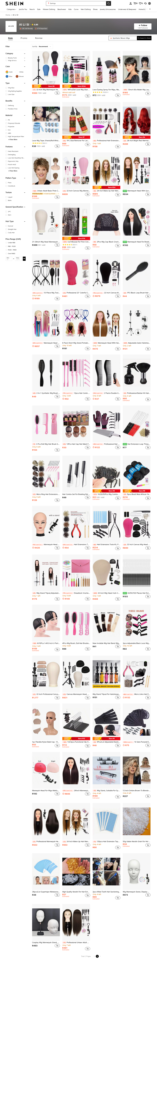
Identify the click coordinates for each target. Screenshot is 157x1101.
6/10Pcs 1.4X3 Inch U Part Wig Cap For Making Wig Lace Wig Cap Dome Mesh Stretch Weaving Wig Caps (46, 643)
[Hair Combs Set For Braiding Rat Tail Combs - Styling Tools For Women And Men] (76, 474)
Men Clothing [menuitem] (86, 9)
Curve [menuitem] (76, 9)
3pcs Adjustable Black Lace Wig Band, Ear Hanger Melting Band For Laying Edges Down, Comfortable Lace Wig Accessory (136, 643)
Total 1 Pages (86, 956)
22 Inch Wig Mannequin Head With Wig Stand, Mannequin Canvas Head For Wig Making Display (46, 90)
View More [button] (13, 139)
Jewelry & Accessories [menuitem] (108, 9)
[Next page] (100, 956)
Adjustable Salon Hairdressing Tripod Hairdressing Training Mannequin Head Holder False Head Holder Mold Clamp (136, 343)
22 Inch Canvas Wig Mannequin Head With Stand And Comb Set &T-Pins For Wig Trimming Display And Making (76, 191)
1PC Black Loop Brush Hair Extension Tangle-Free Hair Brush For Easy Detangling (136, 293)
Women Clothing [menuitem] (49, 9)
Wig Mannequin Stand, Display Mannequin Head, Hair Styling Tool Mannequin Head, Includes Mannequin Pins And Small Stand (136, 892)
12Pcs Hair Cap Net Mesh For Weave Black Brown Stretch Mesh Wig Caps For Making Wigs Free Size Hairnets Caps (76, 444)
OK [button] (24, 258)
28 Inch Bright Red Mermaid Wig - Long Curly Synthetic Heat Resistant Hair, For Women (136, 141)
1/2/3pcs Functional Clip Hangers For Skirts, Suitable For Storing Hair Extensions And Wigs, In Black (76, 742)
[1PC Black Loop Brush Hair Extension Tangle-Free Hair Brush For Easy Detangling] (136, 272)
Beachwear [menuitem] (62, 9)
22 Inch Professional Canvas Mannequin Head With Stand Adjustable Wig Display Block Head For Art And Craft (46, 694)
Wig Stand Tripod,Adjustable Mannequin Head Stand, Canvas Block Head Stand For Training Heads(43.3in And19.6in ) (46, 593)
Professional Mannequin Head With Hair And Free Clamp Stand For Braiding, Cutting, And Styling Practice (46, 841)
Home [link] (8, 15)
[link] (135, 3)
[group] (16, 58)
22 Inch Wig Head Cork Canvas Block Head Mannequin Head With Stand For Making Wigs (106, 593)
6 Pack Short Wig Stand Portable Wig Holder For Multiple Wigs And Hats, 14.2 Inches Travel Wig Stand (76, 343)
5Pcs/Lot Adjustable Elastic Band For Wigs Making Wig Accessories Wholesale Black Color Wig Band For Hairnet (106, 742)
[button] (145, 3)
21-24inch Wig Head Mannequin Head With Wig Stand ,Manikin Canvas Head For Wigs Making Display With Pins (46, 242)
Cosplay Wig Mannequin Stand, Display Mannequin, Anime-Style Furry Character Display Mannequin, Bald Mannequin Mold (46, 942)
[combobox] (42, 46)
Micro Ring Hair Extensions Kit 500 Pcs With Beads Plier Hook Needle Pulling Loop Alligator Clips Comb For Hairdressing (46, 494)
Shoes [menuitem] (95, 9)
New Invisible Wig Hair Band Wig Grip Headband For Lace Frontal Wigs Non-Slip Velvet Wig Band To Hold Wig (106, 643)
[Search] (108, 3)
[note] (46, 86)
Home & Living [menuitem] (144, 9)
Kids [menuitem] (70, 9)
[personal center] (130, 3)
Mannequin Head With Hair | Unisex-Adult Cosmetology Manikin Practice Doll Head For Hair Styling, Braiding (106, 343)
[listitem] (26, 28)
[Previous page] (94, 956)
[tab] (10, 38)
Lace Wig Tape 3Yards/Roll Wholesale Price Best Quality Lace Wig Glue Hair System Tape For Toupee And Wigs (46, 141)
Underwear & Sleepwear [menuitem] (127, 9)
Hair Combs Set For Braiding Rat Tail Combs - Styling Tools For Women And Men (76, 494)
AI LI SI (24, 24)
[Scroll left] (147, 9)
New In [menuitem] (32, 9)
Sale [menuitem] (38, 9)
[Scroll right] (150, 9)
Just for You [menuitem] (23, 9)
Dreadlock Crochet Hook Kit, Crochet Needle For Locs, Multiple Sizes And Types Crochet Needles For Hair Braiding (76, 593)
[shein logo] (14, 3)
